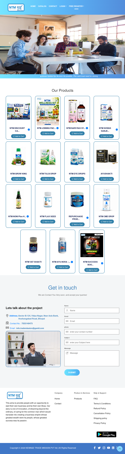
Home (33, 6)
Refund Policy (100, 408)
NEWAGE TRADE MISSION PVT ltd (41, 447)
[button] (9, 43)
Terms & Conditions (102, 403)
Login (62, 6)
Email (66, 316)
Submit (72, 372)
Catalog (42, 6)
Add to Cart (19, 136)
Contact (53, 6)
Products (78, 398)
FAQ (96, 398)
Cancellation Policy (102, 413)
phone (66, 327)
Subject (67, 338)
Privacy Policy (100, 423)
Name (66, 306)
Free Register (76, 6)
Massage (67, 348)
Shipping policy (100, 418)
